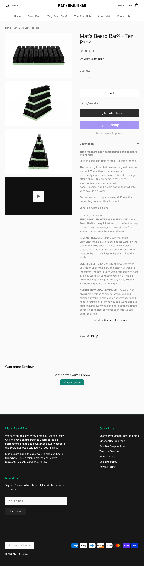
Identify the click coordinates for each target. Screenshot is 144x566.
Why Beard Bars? (57, 16)
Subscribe (15, 511)
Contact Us (123, 16)
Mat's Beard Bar (20, 554)
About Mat (104, 16)
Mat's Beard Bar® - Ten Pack (26, 28)
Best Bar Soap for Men (112, 446)
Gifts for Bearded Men (112, 440)
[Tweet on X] (88, 336)
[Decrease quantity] (83, 78)
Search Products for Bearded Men (119, 435)
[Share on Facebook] (92, 336)
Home (17, 16)
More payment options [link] (109, 133)
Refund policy (107, 456)
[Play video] (38, 196)
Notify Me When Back (109, 113)
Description (87, 143)
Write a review (72, 382)
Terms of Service (109, 451)
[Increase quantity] (97, 78)
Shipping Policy (108, 461)
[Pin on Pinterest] (97, 336)
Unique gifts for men (115, 319)
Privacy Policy (107, 466)
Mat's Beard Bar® (93, 58)
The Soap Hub (82, 16)
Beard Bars (34, 16)
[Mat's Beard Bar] (72, 5)
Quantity (85, 70)
